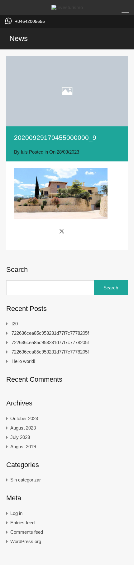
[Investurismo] (67, 7)
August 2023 (23, 427)
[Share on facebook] (51, 231)
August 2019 (23, 446)
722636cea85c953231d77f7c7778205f (50, 333)
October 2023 (24, 418)
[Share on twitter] (61, 231)
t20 (15, 323)
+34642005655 (30, 21)
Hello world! (23, 361)
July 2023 (20, 437)
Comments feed (26, 532)
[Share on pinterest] (83, 231)
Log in (16, 513)
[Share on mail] (73, 231)
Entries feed (22, 522)
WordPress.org (25, 541)
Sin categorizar (25, 479)
